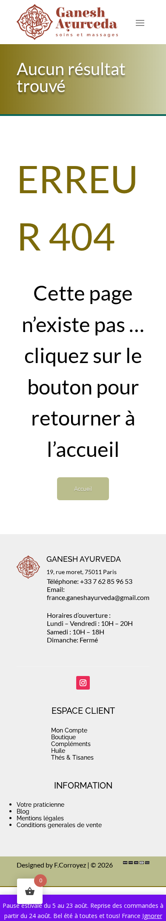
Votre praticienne (40, 804)
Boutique (63, 737)
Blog (23, 811)
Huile (58, 750)
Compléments (71, 744)
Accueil (83, 488)
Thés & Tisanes (72, 757)
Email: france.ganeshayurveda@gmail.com (98, 593)
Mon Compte (69, 730)
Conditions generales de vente (59, 825)
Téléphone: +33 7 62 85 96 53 (89, 581)
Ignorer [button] (152, 916)
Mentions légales (40, 818)
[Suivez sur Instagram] (83, 683)
